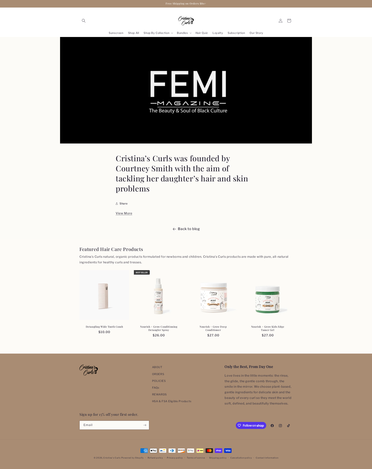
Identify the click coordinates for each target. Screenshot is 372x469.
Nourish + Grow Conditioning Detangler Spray (158, 328)
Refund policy (155, 457)
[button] (83, 20)
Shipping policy (218, 457)
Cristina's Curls (112, 457)
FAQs (155, 387)
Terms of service (196, 457)
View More (124, 213)
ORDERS (158, 374)
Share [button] (124, 203)
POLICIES (159, 380)
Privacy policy (175, 457)
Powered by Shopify (132, 457)
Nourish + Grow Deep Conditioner (213, 328)
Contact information (267, 457)
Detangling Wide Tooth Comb (104, 326)
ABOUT (157, 367)
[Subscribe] (144, 425)
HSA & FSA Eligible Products (171, 401)
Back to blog (189, 229)
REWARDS (159, 394)
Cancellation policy (241, 457)
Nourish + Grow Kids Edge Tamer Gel (267, 328)
